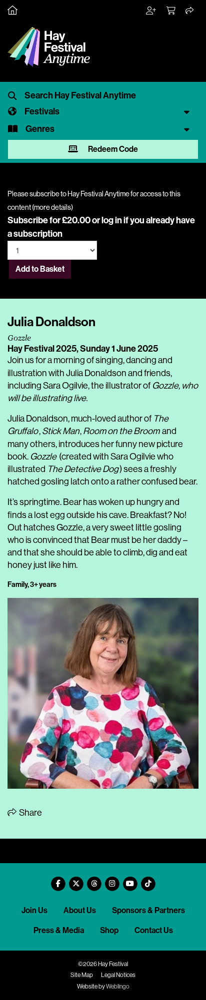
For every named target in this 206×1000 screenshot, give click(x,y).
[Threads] (94, 880)
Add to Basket (40, 269)
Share (30, 813)
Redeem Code (112, 149)
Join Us (35, 910)
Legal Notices (118, 975)
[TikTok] (148, 880)
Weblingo (118, 986)
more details (52, 207)
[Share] (190, 11)
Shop (109, 930)
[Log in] (151, 11)
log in (112, 220)
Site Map (81, 975)
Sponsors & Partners (148, 910)
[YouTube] (130, 880)
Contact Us (153, 930)
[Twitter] (76, 880)
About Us (80, 910)
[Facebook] (58, 880)
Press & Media (59, 930)
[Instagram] (112, 880)
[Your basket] (171, 11)
